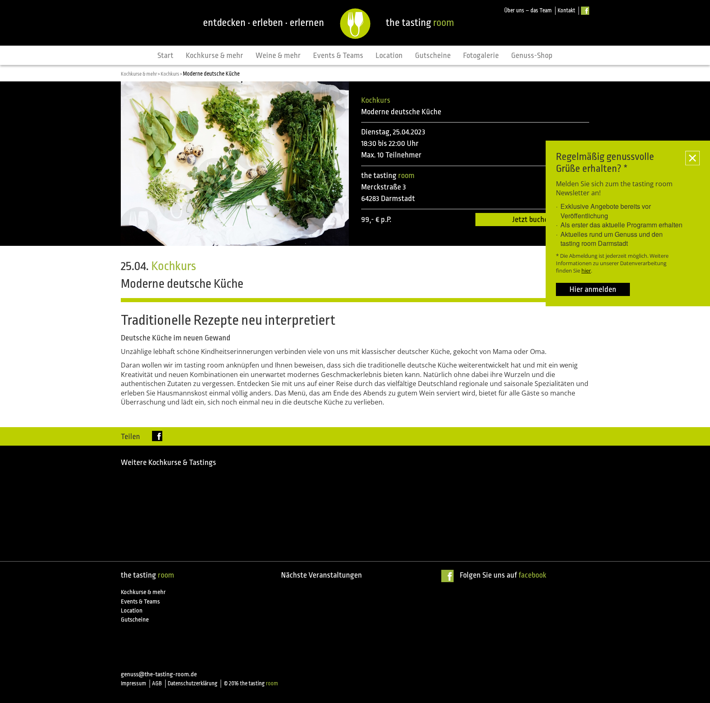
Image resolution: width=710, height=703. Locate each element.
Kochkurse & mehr (214, 55)
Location (389, 55)
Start (165, 55)
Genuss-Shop (532, 55)
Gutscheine (433, 55)
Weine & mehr (278, 55)
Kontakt (566, 10)
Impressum (133, 683)
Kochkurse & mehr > (141, 74)
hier (586, 270)
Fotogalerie (481, 55)
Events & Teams (338, 55)
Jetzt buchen (532, 219)
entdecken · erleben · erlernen (263, 22)
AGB (157, 683)
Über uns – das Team (528, 10)
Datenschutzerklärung (192, 683)
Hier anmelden (592, 289)
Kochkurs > (172, 74)
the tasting (420, 22)
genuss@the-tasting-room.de (159, 674)
